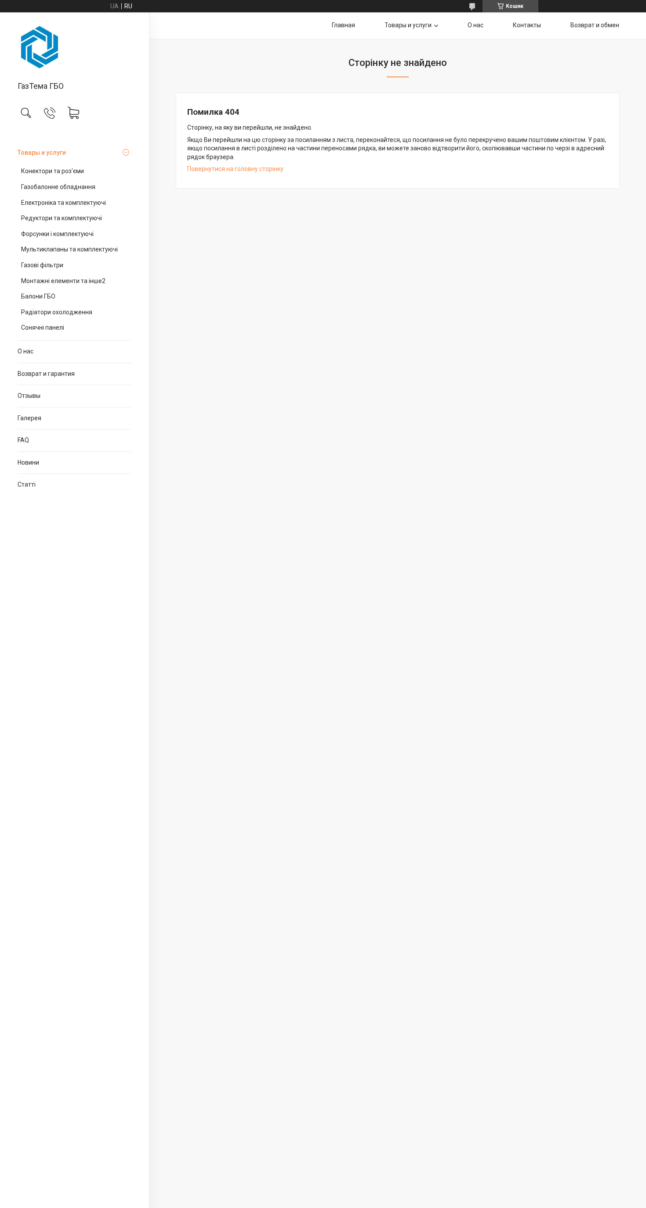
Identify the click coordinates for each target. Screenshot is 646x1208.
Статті (27, 484)
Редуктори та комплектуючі (61, 218)
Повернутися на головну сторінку (235, 168)
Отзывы (29, 395)
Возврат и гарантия (46, 373)
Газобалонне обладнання (58, 186)
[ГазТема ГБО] (74, 47)
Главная (343, 25)
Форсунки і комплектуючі (57, 233)
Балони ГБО (38, 296)
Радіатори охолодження (56, 312)
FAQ (23, 440)
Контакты (527, 25)
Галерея (29, 418)
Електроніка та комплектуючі (63, 202)
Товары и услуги (42, 152)
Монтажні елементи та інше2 (63, 280)
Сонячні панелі (42, 327)
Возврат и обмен (594, 25)
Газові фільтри (42, 265)
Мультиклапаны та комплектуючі (69, 249)
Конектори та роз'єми (52, 171)
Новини (28, 462)
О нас (25, 351)
